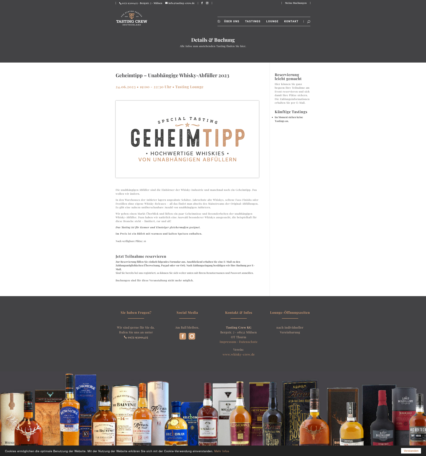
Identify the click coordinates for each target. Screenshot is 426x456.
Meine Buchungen (296, 3)
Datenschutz (248, 342)
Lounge (272, 21)
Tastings (253, 21)
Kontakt (291, 21)
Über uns (231, 21)
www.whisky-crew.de (239, 354)
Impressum (228, 342)
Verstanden (411, 451)
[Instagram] (192, 338)
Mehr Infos (221, 451)
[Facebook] (182, 338)
